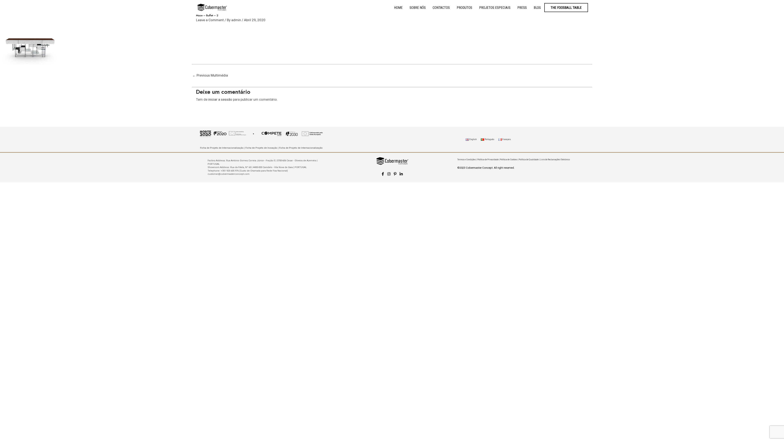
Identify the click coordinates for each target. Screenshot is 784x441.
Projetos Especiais (494, 8)
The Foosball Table (566, 8)
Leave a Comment (210, 20)
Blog (537, 8)
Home (398, 8)
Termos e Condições (466, 159)
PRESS (522, 8)
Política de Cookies (508, 159)
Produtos (464, 8)
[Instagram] (389, 174)
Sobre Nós (418, 8)
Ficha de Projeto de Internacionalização (222, 148)
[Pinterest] (395, 174)
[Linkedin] (401, 174)
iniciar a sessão (220, 99)
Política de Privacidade (488, 159)
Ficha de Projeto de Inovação (261, 148)
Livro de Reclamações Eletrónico (555, 159)
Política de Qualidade (529, 159)
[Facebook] (383, 174)
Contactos (441, 8)
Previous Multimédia (210, 75)
